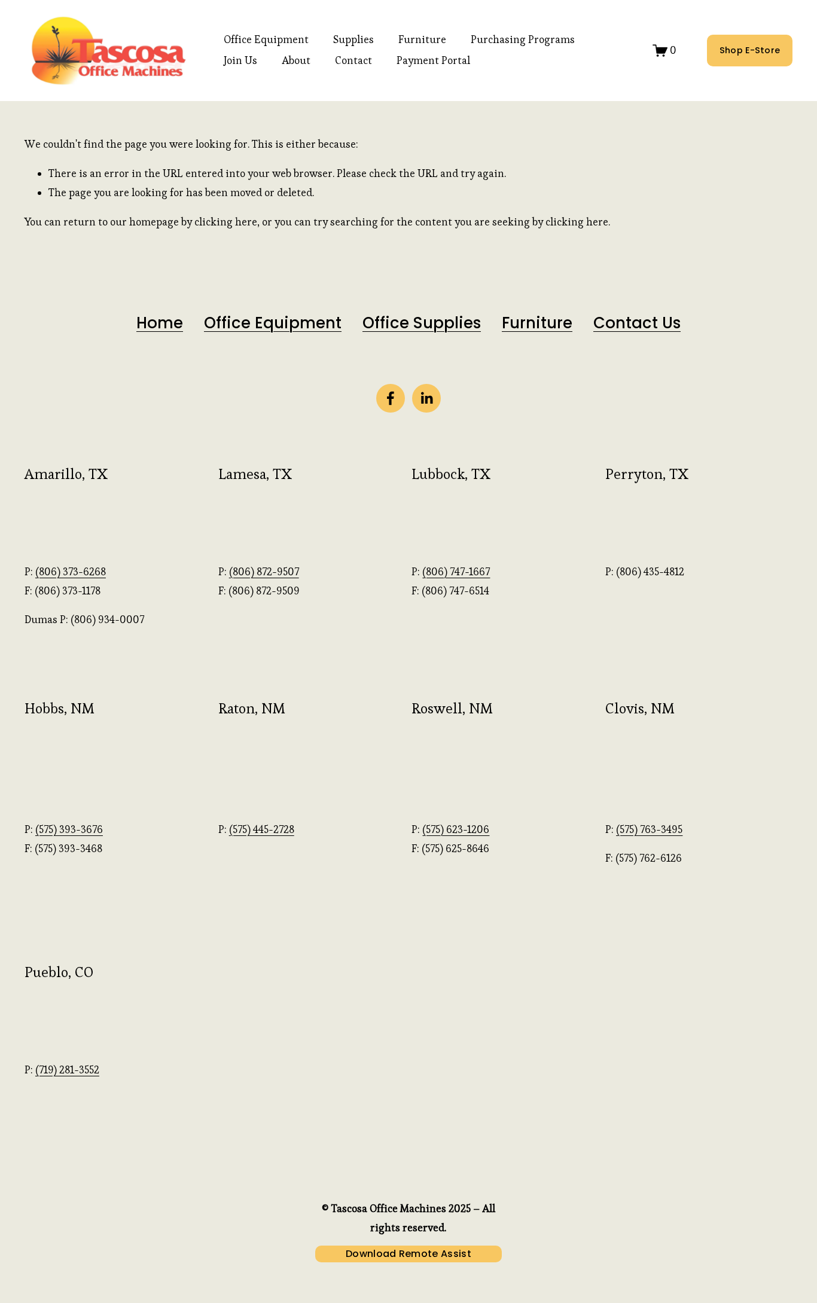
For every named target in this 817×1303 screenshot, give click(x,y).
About (296, 60)
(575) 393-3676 (69, 829)
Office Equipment (266, 39)
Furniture (422, 39)
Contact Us (637, 323)
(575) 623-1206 (455, 829)
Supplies (353, 39)
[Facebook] (390, 398)
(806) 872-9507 (264, 571)
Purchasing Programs (523, 39)
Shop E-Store (750, 50)
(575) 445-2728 (261, 829)
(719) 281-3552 (67, 1069)
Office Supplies (421, 323)
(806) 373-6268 (70, 571)
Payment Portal (433, 60)
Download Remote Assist (408, 1254)
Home (159, 323)
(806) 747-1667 (456, 571)
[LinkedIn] (426, 398)
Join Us (240, 60)
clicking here (225, 221)
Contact (353, 60)
